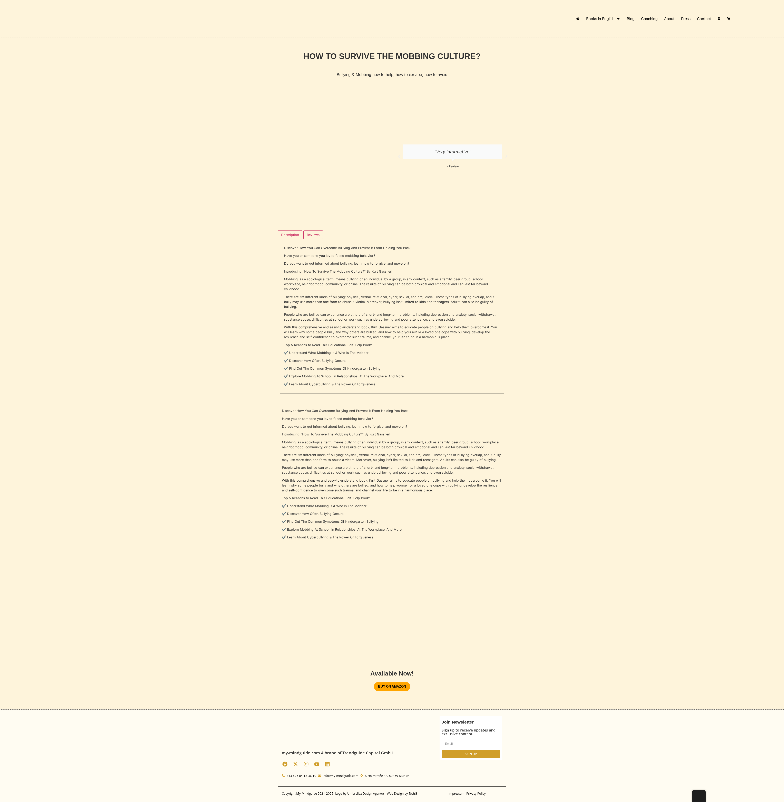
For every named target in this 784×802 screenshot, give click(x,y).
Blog (631, 19)
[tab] (290, 234)
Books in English (600, 19)
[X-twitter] (295, 764)
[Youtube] (317, 764)
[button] (399, 156)
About (669, 19)
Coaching (649, 19)
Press (685, 19)
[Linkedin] (327, 764)
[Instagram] (306, 764)
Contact (704, 19)
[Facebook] (285, 764)
